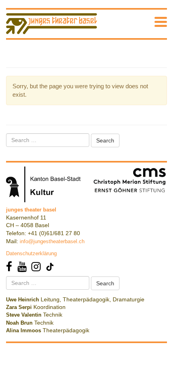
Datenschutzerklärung (31, 253)
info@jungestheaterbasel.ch (52, 241)
